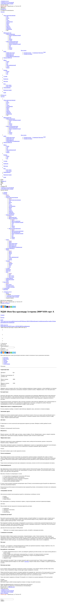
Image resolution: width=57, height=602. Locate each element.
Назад (7, 195)
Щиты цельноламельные (17, 231)
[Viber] (9, 307)
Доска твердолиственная (15, 200)
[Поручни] (12, 80)
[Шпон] (12, 59)
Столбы (39, 321)
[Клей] (12, 91)
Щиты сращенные (16, 221)
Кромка (11, 263)
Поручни (48, 321)
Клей (13, 322)
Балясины (43, 321)
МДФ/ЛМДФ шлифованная (23, 326)
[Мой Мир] (5, 307)
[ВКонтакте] (1, 307)
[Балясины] (12, 77)
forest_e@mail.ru (6, 303)
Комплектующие (8, 322)
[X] (7, 307)
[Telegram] (15, 307)
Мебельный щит (13, 217)
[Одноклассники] (3, 307)
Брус (10, 274)
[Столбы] (12, 75)
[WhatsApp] (11, 307)
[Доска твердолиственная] (12, 14)
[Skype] (13, 307)
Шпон (10, 252)
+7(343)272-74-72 (5, 1)
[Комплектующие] (12, 88)
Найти (2, 600)
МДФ (10, 242)
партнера (27, 561)
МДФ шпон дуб (12, 326)
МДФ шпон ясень (5, 326)
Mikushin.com (11, 586)
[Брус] (12, 82)
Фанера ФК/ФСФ (27, 321)
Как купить (9, 284)
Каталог (8, 196)
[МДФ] (12, 50)
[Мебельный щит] (12, 31)
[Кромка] (12, 69)
